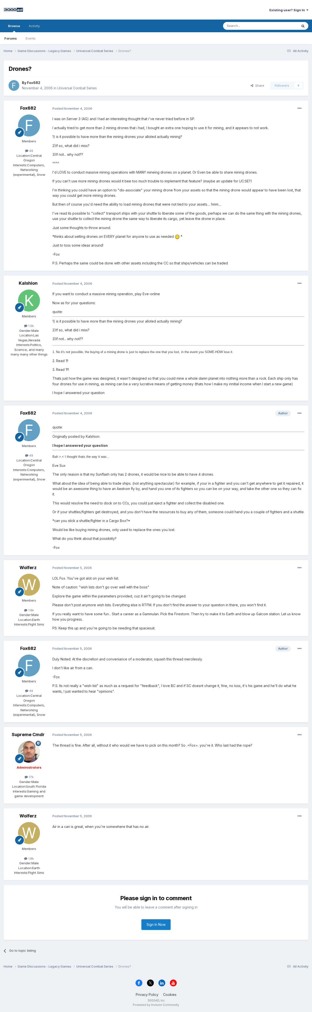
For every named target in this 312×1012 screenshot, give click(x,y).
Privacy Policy (147, 994)
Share (258, 85)
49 (30, 151)
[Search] (303, 26)
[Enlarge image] (177, 236)
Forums (10, 38)
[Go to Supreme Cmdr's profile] (29, 752)
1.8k (30, 610)
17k (31, 777)
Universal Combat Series (77, 88)
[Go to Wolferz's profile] (29, 585)
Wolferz (28, 567)
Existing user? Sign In (287, 10)
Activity (34, 26)
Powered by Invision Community (156, 1005)
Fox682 (33, 83)
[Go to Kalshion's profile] (29, 301)
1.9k (30, 326)
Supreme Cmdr (28, 734)
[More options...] (299, 108)
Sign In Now (156, 924)
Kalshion (28, 283)
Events (31, 38)
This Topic (283, 26)
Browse (14, 26)
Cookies (169, 994)
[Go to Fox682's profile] (14, 85)
